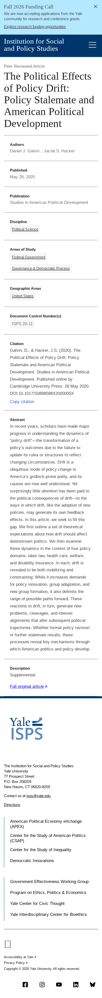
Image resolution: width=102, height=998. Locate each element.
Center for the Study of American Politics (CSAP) (48, 838)
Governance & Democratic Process (41, 268)
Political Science (25, 229)
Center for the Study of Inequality (40, 849)
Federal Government (28, 257)
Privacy (16, 963)
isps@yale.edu (38, 796)
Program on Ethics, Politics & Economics (48, 892)
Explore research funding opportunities (35, 26)
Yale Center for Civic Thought (37, 903)
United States (23, 296)
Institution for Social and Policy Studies (34, 45)
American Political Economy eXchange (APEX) (46, 824)
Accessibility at (20, 957)
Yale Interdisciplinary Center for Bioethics (48, 914)
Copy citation (22, 401)
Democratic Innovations (32, 860)
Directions (12, 805)
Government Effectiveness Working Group (49, 881)
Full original (29, 686)
